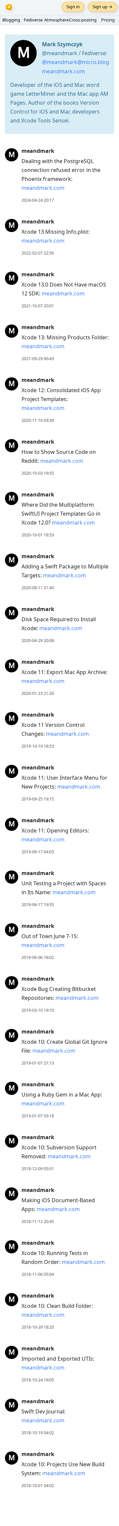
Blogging (11, 20)
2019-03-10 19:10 (37, 1010)
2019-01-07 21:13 (37, 1063)
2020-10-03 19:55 (37, 473)
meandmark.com (63, 71)
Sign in (73, 7)
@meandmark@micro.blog (75, 62)
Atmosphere (56, 20)
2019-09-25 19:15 (37, 799)
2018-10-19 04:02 (37, 1433)
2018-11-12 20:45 (37, 1221)
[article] (59, 176)
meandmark (37, 150)
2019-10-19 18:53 (37, 746)
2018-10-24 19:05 (37, 1380)
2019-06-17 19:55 (37, 904)
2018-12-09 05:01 (37, 1168)
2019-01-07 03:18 (37, 1116)
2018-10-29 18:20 (37, 1327)
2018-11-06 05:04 (37, 1274)
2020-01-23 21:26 (37, 693)
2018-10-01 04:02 (37, 1485)
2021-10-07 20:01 (37, 306)
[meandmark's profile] (11, 154)
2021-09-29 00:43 (37, 358)
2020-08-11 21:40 (37, 588)
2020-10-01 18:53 (37, 535)
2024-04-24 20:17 (37, 200)
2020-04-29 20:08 (37, 640)
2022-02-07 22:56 (37, 253)
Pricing (108, 20)
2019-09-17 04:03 (37, 852)
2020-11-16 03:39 (37, 420)
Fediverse (33, 20)
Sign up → (102, 7)
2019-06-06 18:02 (37, 957)
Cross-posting (83, 20)
